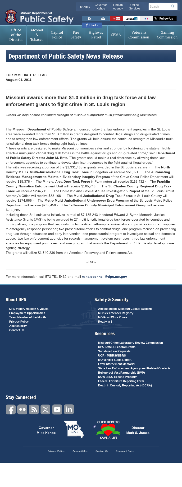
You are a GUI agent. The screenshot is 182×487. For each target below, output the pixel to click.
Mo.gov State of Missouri (74, 430)
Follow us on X (165, 18)
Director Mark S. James (138, 430)
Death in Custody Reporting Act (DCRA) (125, 385)
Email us (103, 18)
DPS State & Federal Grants (117, 347)
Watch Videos (116, 18)
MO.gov (85, 7)
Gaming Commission (167, 35)
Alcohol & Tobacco (36, 35)
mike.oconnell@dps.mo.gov (104, 276)
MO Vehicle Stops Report (115, 360)
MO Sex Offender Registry (115, 313)
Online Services (134, 6)
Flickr (146, 18)
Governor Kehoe (101, 6)
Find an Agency (118, 6)
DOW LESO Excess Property (117, 377)
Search (174, 6)
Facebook (11, 409)
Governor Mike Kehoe (46, 430)
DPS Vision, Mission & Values (29, 309)
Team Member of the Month (27, 317)
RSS (34, 409)
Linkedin (69, 409)
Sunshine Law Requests (114, 351)
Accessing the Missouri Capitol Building (125, 309)
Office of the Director (16, 35)
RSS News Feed (89, 18)
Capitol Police (57, 35)
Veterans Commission (138, 35)
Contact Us (16, 330)
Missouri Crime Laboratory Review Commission (130, 342)
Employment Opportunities (27, 313)
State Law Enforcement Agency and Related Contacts (134, 368)
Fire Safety (76, 35)
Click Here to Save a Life (108, 430)
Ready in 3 (105, 321)
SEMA (116, 35)
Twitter (46, 409)
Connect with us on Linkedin (131, 18)
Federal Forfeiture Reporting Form (121, 381)
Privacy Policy (19, 321)
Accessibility (18, 326)
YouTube (57, 409)
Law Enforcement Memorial (116, 364)
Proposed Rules (125, 451)
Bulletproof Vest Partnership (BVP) (121, 372)
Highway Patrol (96, 35)
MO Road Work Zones (112, 317)
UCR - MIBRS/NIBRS (112, 355)
